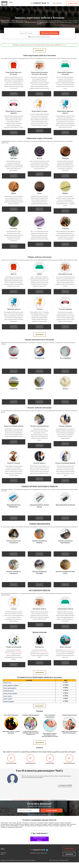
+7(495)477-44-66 (39, 3)
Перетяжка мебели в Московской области (39, 799)
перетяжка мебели (31, 20)
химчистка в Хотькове (42, 651)
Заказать (13, 93)
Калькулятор (58, 3)
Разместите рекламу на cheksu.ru (39, 839)
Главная (15, 799)
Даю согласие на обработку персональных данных (40, 36)
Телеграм (64, 45)
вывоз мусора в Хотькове (69, 650)
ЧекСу (2, 849)
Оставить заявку (72, 3)
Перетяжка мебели (22, 799)
